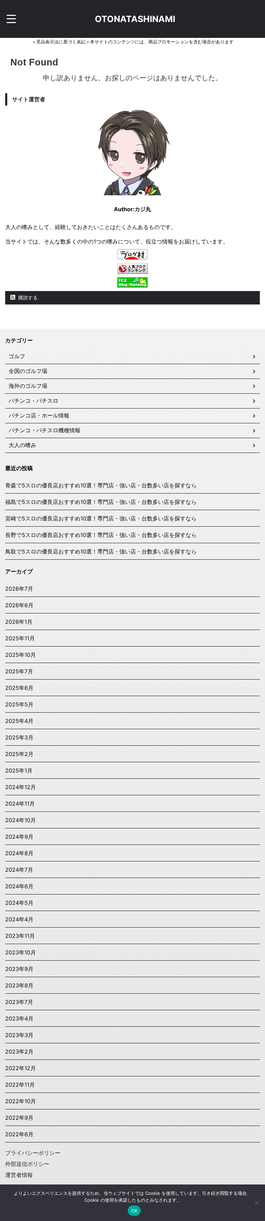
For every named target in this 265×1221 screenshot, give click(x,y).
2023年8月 (19, 985)
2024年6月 (19, 886)
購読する (27, 297)
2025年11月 (20, 638)
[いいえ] (256, 1202)
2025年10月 (20, 654)
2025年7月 (19, 671)
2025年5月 (19, 704)
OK (134, 1210)
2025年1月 (18, 770)
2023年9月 (19, 968)
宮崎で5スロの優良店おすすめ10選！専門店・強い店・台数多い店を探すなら (101, 518)
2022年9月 (19, 1117)
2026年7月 (19, 588)
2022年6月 (19, 1134)
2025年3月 (19, 737)
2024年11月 (20, 803)
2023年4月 (19, 1018)
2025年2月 (19, 754)
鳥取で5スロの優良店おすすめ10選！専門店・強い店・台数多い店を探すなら (101, 551)
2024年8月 (19, 853)
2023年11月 (20, 935)
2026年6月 (19, 605)
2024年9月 (19, 836)
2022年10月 (20, 1101)
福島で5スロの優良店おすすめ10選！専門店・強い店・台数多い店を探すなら (101, 501)
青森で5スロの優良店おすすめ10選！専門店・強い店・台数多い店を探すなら (101, 485)
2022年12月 (20, 1068)
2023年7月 (19, 1001)
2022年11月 (20, 1084)
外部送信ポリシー (27, 1163)
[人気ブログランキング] (132, 270)
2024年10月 (20, 820)
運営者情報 (19, 1174)
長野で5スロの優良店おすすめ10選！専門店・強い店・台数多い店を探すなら (101, 534)
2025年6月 (19, 687)
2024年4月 (19, 919)
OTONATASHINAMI (135, 19)
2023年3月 (19, 1035)
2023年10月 (20, 952)
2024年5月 (19, 902)
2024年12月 (20, 787)
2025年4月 (19, 720)
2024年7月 (19, 869)
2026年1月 (18, 621)
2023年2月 (19, 1051)
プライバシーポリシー (32, 1152)
